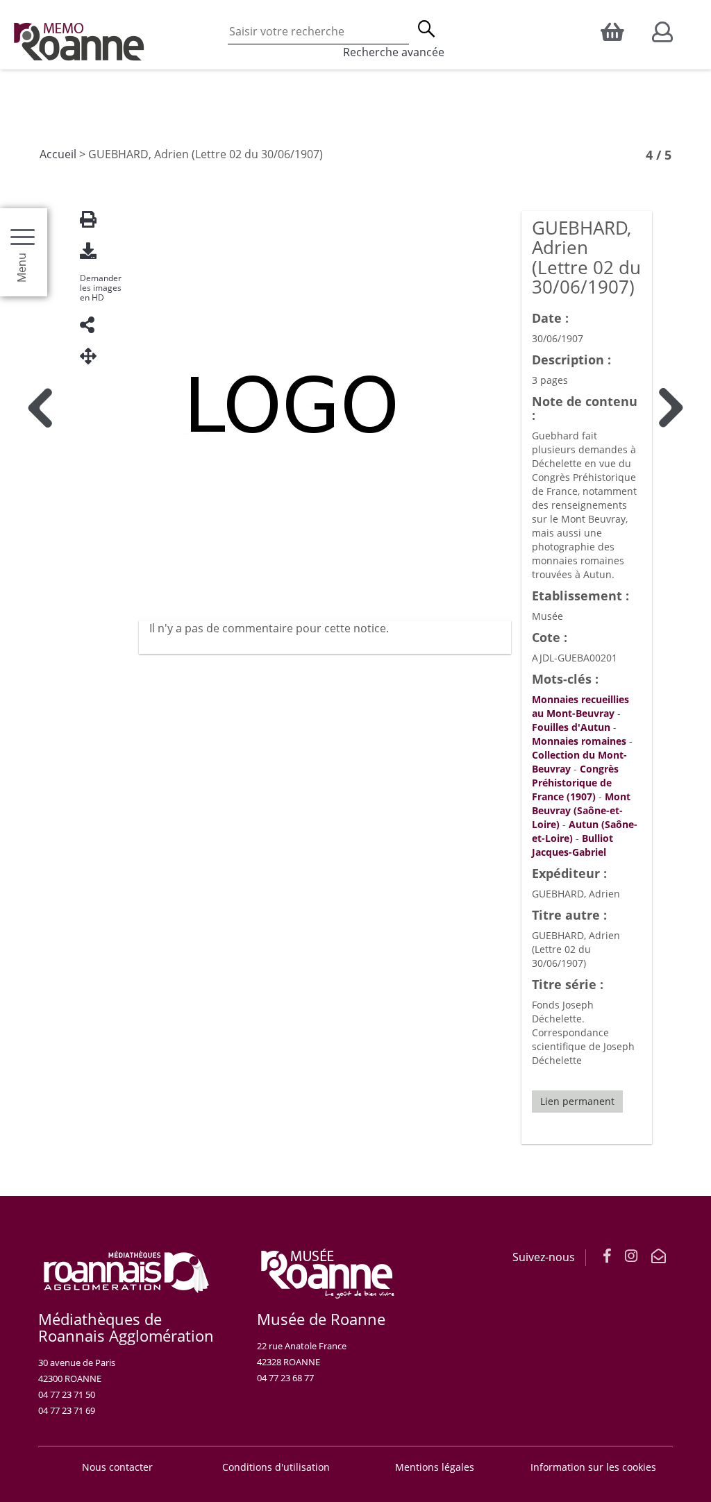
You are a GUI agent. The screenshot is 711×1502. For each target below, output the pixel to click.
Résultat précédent (40, 885)
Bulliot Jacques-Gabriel (572, 845)
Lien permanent (577, 1101)
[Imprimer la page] (93, 219)
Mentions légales (434, 1467)
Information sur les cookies (593, 1467)
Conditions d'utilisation (276, 1467)
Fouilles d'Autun (571, 727)
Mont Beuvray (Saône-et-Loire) (581, 810)
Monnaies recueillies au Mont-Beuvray (580, 706)
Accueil (58, 154)
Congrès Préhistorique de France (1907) (575, 782)
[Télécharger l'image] (93, 251)
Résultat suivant (671, 885)
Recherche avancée (393, 52)
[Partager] (93, 325)
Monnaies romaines (579, 741)
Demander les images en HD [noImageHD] (101, 288)
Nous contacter (117, 1467)
